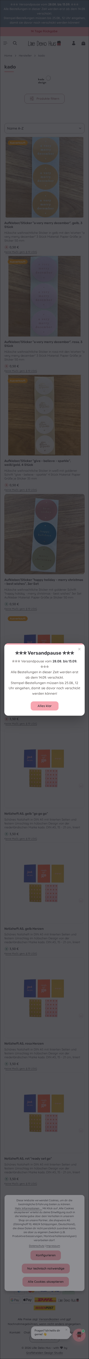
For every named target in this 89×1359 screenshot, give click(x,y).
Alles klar (45, 706)
